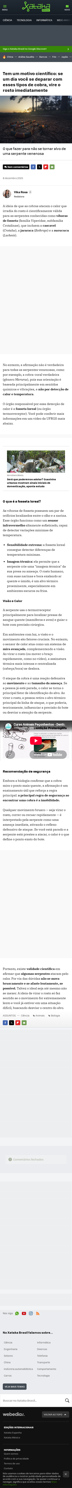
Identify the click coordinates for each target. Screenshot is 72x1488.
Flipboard (45, 166)
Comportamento (46, 1369)
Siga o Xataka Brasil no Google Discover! (24, 48)
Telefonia (42, 1355)
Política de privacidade (16, 1458)
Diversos (42, 1349)
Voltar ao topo (53, 1414)
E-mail (52, 166)
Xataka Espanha (13, 1432)
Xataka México (12, 1437)
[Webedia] (13, 1416)
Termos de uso (12, 1463)
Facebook (33, 166)
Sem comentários (18, 166)
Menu (5, 9)
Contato (8, 1468)
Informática (44, 20)
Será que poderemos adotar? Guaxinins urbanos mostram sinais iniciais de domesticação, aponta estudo (31, 482)
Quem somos (11, 1453)
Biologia (55, 1015)
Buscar (67, 1400)
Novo (67, 9)
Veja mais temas (15, 1386)
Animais (40, 1015)
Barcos (43, 56)
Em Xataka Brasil (15, 475)
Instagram (31, 1313)
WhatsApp (17, 1313)
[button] (22, 192)
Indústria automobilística (18, 1369)
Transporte (43, 1362)
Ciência (7, 20)
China (10, 56)
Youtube (24, 1313)
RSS (38, 1313)
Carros (8, 1375)
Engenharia (10, 1349)
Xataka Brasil (36, 6)
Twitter (39, 166)
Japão (64, 56)
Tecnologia (24, 20)
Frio (54, 56)
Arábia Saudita (26, 56)
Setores (8, 1355)
